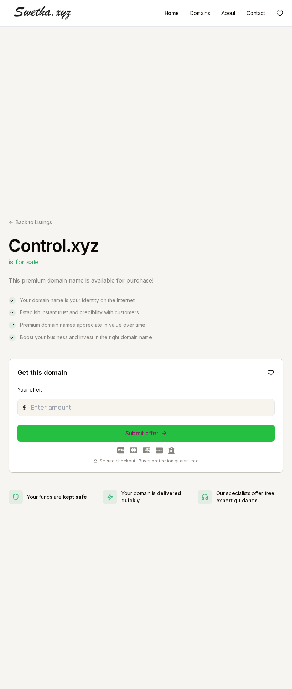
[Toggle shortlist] (271, 372)
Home (172, 13)
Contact (256, 13)
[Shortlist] (279, 13)
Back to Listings (34, 222)
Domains (200, 13)
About (228, 13)
